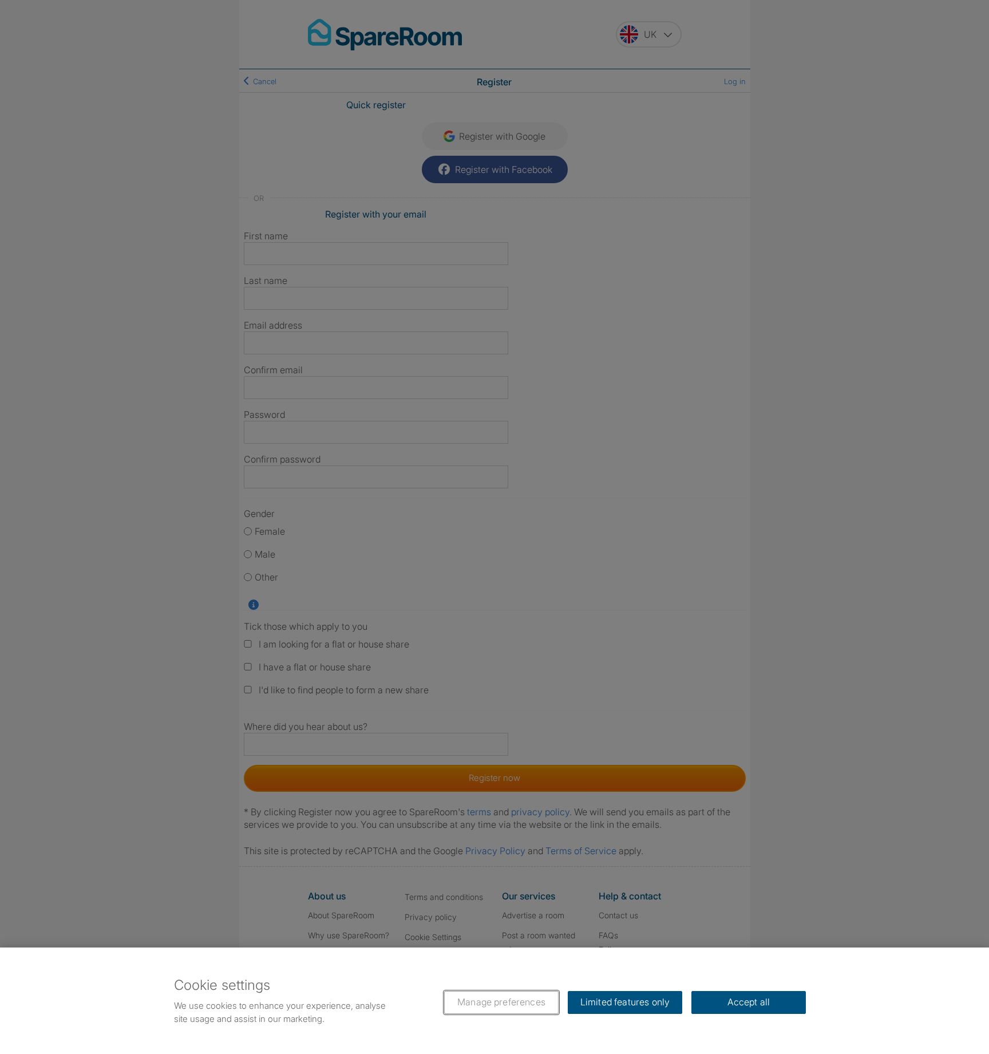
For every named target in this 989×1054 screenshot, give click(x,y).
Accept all (748, 1002)
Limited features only (625, 1002)
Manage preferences (501, 1002)
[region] (494, 1001)
